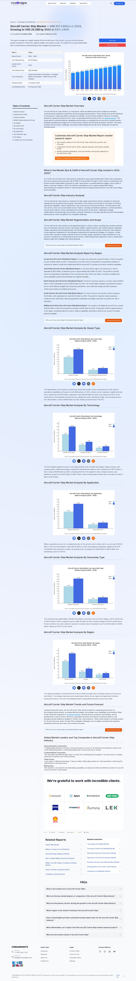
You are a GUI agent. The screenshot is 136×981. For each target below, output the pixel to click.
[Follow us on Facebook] (100, 951)
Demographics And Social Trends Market (101, 867)
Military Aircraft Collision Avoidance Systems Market (61, 864)
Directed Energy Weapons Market (57, 854)
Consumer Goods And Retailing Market (101, 848)
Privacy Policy (74, 951)
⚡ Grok (79, 832)
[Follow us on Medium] (114, 951)
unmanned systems (73, 714)
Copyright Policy (75, 958)
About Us (44, 958)
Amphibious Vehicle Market (55, 874)
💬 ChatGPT (52, 832)
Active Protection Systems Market (57, 870)
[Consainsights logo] (25, 947)
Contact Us (44, 961)
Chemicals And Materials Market (98, 871)
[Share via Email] (99, 98)
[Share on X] (89, 98)
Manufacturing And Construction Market (101, 853)
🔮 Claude (86, 832)
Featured (44, 954)
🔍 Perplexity (61, 832)
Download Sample (112, 45)
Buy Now (112, 40)
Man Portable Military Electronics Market (59, 858)
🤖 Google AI (70, 832)
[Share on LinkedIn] (84, 98)
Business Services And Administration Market (103, 862)
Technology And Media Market (98, 844)
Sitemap (72, 961)
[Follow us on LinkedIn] (109, 951)
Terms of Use (74, 954)
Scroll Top (118, 976)
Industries (44, 951)
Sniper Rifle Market (52, 845)
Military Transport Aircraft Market (57, 849)
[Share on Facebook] (94, 98)
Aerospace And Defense (26, 22)
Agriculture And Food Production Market (101, 858)
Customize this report (113, 245)
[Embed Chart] (104, 98)
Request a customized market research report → (72, 158)
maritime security (110, 118)
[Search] (111, 3)
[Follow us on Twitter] (104, 951)
